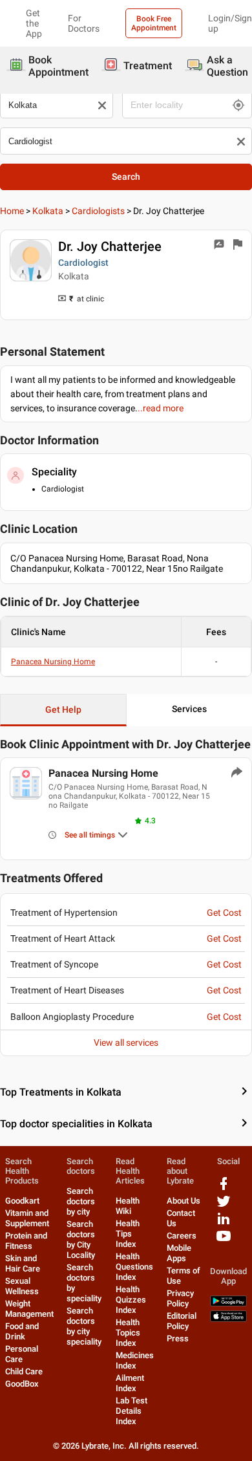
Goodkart (22, 1201)
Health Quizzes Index (131, 1299)
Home (12, 211)
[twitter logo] (223, 1206)
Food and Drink (22, 1331)
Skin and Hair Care (22, 1263)
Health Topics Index (128, 1332)
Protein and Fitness (26, 1241)
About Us (183, 1201)
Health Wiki (128, 1206)
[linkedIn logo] (223, 1223)
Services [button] (189, 709)
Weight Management (29, 1309)
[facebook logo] (223, 1188)
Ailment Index (130, 1383)
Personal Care (21, 1354)
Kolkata (47, 211)
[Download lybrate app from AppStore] (228, 1319)
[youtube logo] (223, 1241)
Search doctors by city (81, 1201)
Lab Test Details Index (131, 1411)
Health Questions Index (134, 1266)
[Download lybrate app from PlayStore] (228, 1303)
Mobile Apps (179, 1253)
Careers (181, 1235)
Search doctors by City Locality (81, 1239)
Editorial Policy (181, 1321)
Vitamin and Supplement (27, 1218)
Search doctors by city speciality (84, 1326)
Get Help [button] (63, 709)
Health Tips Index (128, 1233)
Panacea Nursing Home (53, 661)
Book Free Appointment (153, 23)
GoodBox (22, 1384)
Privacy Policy (180, 1298)
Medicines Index (135, 1360)
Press (178, 1338)
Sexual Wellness (22, 1286)
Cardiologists (98, 211)
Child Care (24, 1371)
